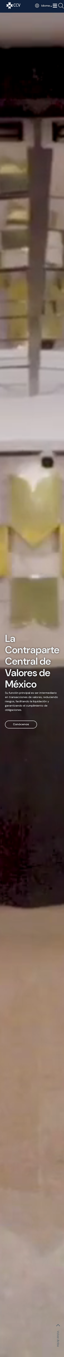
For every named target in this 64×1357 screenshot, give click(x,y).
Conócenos (21, 724)
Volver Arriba (58, 1338)
